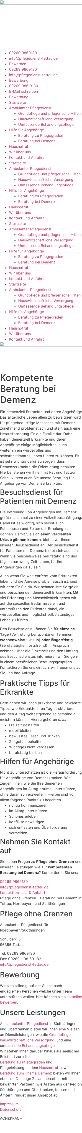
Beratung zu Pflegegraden (40, 135)
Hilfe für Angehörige (26, 130)
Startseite (17, 102)
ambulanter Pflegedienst (27, 1023)
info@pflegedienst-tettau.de (24, 964)
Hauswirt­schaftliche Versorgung (45, 119)
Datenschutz (11, 1109)
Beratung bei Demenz (36, 141)
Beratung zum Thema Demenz (26, 1073)
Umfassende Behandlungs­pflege (46, 124)
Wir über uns (20, 152)
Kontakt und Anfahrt (26, 157)
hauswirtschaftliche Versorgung (27, 1040)
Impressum (9, 1104)
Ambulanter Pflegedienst (30, 108)
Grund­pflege (60, 1034)
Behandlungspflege (38, 1045)
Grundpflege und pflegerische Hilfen (49, 113)
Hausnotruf (18, 146)
